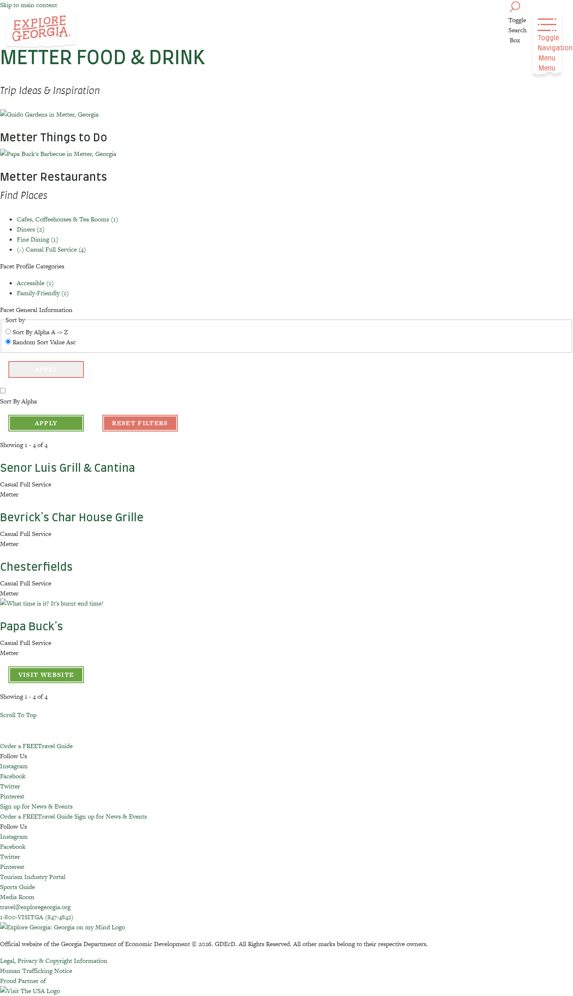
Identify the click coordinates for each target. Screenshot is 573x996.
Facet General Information (36, 309)
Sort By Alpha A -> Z (40, 332)
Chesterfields (36, 567)
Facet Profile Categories (32, 266)
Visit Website (46, 674)
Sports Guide (17, 886)
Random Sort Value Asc (44, 342)
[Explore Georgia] (41, 30)
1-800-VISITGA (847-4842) (36, 917)
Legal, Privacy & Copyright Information (53, 960)
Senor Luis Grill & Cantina (67, 468)
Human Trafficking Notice (36, 970)
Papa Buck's (31, 627)
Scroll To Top (18, 714)
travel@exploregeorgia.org (35, 906)
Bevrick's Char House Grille (71, 517)
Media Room (17, 896)
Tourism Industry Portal (32, 876)
